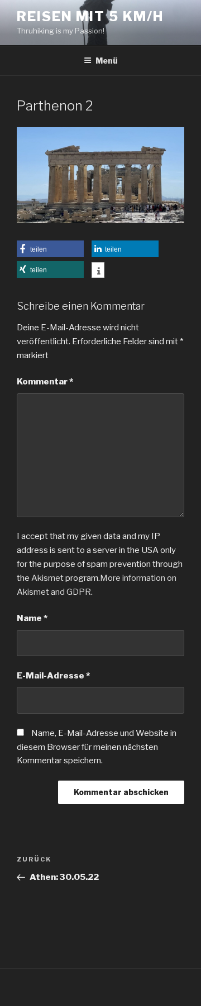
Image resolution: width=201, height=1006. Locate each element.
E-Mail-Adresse (53, 676)
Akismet (47, 578)
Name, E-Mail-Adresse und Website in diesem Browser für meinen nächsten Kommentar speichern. (96, 747)
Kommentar (45, 382)
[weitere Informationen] (98, 271)
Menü (106, 60)
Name (32, 618)
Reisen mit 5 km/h (90, 16)
